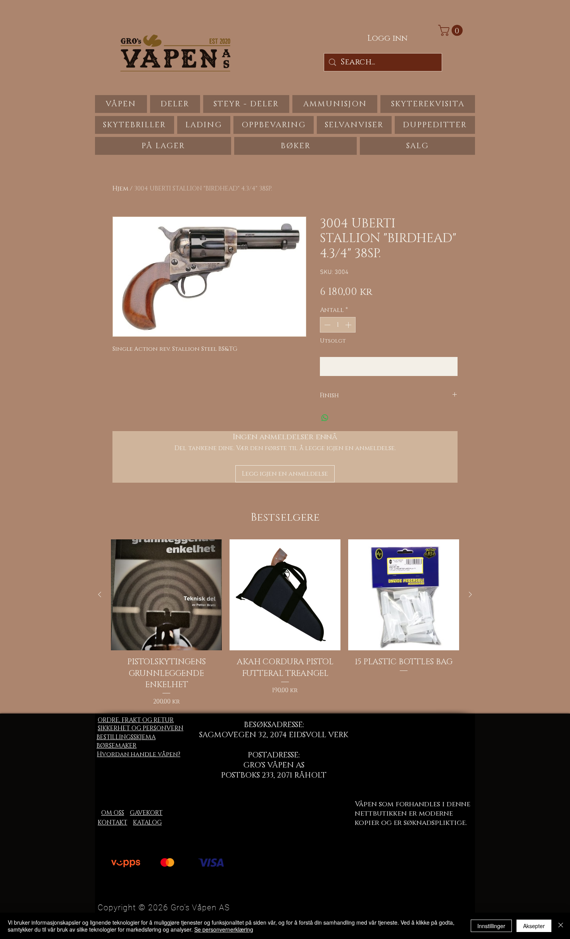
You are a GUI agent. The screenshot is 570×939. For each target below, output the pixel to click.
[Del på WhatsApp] (325, 418)
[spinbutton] (338, 324)
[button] (451, 30)
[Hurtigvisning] (166, 594)
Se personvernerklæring (223, 929)
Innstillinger (491, 926)
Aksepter (534, 926)
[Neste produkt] (470, 594)
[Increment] (349, 324)
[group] (285, 623)
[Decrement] (326, 324)
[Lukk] (560, 926)
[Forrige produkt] (99, 594)
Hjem (120, 188)
